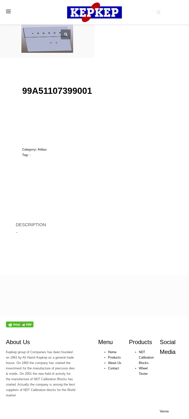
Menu (105, 342)
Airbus (42, 149)
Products (140, 342)
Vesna (164, 411)
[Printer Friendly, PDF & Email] (19, 324)
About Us (18, 342)
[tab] (22, 202)
